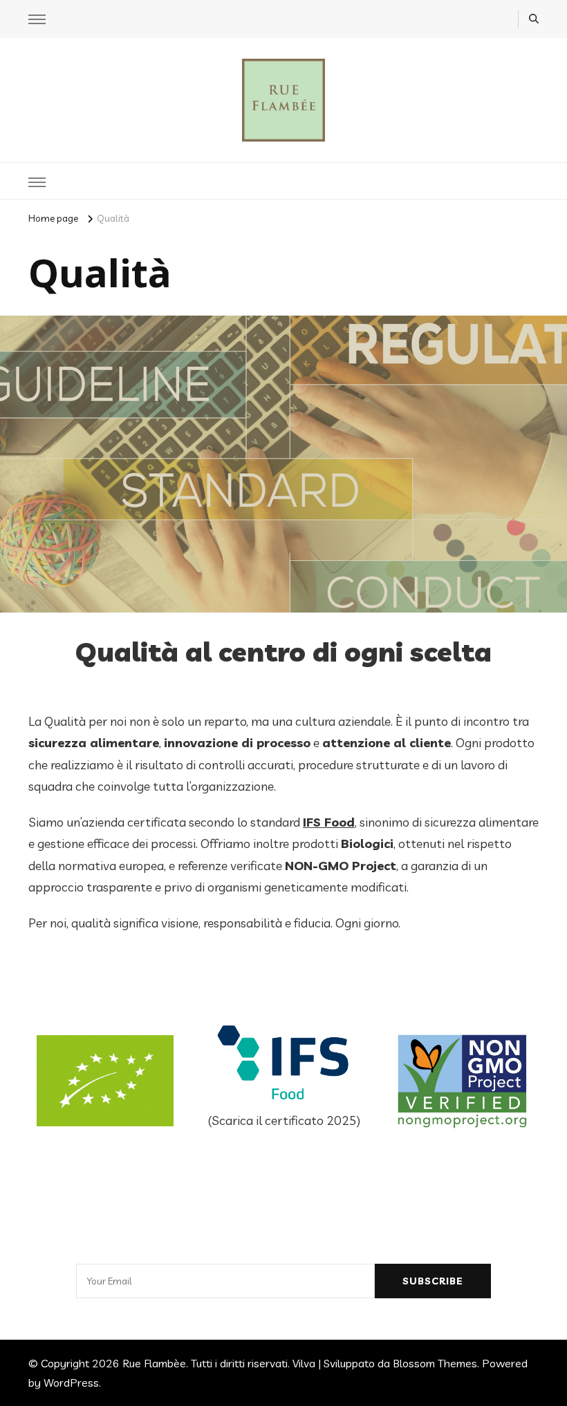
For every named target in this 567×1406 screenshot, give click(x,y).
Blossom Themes (435, 1363)
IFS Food (329, 822)
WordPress (71, 1382)
